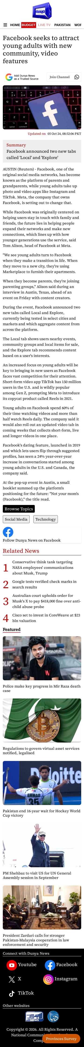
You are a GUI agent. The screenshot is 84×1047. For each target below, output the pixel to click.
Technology (45, 519)
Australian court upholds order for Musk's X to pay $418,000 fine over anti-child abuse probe (46, 601)
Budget (28, 25)
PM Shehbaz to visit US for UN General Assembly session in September (37, 875)
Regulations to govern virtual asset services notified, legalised (41, 750)
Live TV (44, 25)
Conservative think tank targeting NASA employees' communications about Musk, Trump (42, 567)
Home (15, 25)
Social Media (16, 519)
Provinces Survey (61, 1038)
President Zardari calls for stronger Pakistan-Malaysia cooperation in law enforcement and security (36, 940)
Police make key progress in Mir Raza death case (41, 688)
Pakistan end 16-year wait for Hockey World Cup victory (41, 813)
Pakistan (62, 25)
